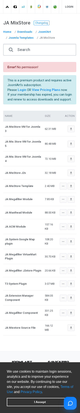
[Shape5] (23, 6)
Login (69, 6)
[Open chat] (70, 403)
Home (7, 31)
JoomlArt (44, 31)
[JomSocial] (39, 6)
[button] (44, 392)
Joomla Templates (21, 37)
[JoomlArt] (7, 6)
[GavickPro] (15, 6)
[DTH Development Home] (55, 6)
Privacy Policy (31, 392)
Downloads (24, 31)
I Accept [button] (40, 402)
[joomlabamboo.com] (31, 6)
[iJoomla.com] (47, 6)
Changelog (41, 22)
